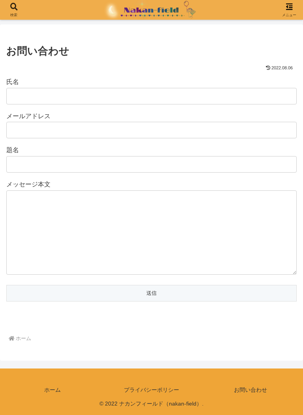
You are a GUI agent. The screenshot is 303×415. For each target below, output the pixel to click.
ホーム (52, 390)
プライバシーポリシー (151, 390)
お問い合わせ (250, 390)
